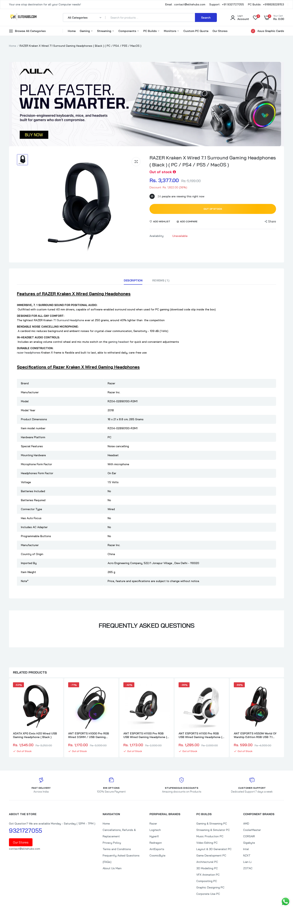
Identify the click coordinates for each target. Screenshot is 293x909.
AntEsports (156, 849)
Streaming (104, 31)
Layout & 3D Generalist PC (214, 849)
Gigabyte (249, 842)
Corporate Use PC (208, 894)
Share (272, 221)
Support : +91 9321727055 (226, 4)
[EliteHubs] (23, 17)
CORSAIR (249, 836)
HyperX (154, 836)
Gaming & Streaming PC (211, 823)
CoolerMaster (252, 830)
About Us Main (112, 868)
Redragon (155, 842)
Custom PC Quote (195, 31)
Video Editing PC (207, 842)
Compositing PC (206, 881)
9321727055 (25, 830)
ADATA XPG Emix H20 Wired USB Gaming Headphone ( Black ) (35, 735)
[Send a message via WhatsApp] (285, 901)
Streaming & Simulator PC (213, 830)
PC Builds (150, 31)
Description (133, 280)
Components (127, 31)
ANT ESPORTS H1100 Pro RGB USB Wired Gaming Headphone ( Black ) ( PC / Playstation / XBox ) (145, 735)
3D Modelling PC (207, 868)
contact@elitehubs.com (24, 848)
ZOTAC (248, 868)
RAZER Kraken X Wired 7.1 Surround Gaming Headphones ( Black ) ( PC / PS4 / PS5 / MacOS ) (212, 161)
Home (72, 31)
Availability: (156, 236)
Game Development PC (211, 855)
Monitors (170, 31)
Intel (246, 849)
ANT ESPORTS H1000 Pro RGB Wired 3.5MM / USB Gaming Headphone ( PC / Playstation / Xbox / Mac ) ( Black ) (90, 735)
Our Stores (219, 31)
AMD (246, 823)
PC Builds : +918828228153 (266, 4)
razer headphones (28, 352)
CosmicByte (157, 855)
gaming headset (118, 342)
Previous (9, 718)
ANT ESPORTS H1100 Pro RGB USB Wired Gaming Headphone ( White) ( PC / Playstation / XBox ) (202, 735)
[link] (55, 688)
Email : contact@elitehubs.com (185, 4)
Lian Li (247, 862)
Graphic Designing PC (210, 887)
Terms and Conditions (117, 849)
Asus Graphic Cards (270, 31)
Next (284, 718)
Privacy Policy (112, 842)
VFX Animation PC (208, 874)
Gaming (85, 31)
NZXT (247, 855)
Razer (153, 823)
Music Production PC (209, 836)
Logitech (155, 830)
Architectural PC (207, 862)
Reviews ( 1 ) (160, 280)
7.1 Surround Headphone (68, 320)
